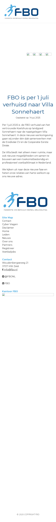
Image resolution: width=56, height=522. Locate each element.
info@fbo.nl (11, 269)
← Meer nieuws (11, 56)
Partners (7, 245)
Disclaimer (8, 227)
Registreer (8, 248)
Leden (5, 234)
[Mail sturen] (29, 55)
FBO (7, 283)
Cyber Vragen (10, 224)
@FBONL (10, 276)
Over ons (7, 241)
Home (5, 231)
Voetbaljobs (9, 251)
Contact (6, 221)
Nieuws (6, 238)
